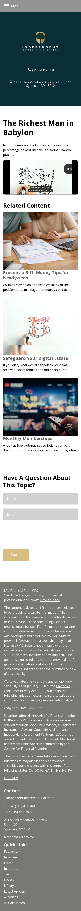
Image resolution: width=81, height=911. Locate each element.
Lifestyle (10, 885)
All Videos (11, 897)
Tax (6, 874)
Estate (8, 863)
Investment (12, 857)
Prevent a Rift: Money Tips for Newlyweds (36, 275)
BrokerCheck (50, 600)
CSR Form (11, 778)
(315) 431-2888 (43, 70)
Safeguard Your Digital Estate (35, 358)
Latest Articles (14, 891)
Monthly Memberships (27, 438)
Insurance (11, 868)
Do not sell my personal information (46, 700)
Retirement (12, 851)
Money (9, 880)
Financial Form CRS (24, 590)
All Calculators (14, 903)
